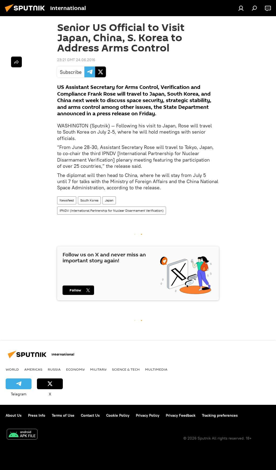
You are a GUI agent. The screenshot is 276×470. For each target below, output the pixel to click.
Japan (109, 200)
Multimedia (156, 369)
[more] (16, 62)
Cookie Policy (117, 415)
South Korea (89, 200)
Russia (54, 369)
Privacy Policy (147, 415)
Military (98, 369)
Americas (33, 369)
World (12, 369)
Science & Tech (126, 369)
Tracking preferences (220, 415)
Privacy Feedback (180, 415)
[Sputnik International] (26, 12)
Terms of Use (63, 415)
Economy (75, 369)
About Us (14, 415)
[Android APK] (22, 435)
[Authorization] (241, 8)
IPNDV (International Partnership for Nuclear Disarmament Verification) (112, 210)
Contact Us (90, 415)
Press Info (36, 415)
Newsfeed (67, 200)
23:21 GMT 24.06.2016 (76, 59)
